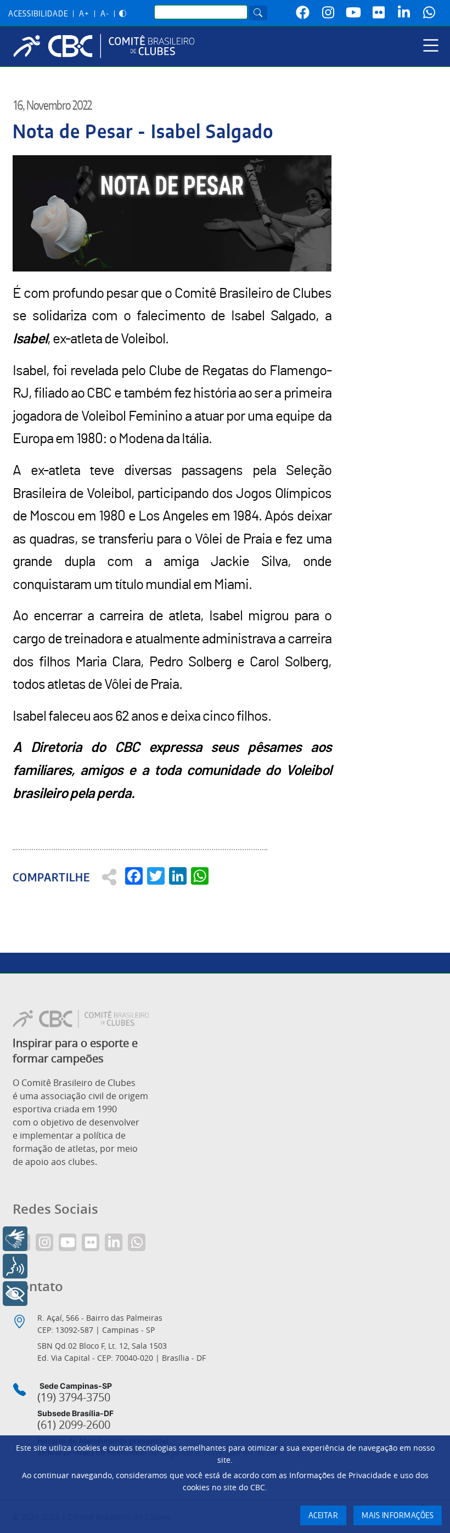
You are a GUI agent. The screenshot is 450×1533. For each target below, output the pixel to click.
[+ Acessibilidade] (15, 1293)
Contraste (123, 14)
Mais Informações (398, 1516)
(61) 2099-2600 (73, 1425)
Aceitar (323, 1516)
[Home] (108, 46)
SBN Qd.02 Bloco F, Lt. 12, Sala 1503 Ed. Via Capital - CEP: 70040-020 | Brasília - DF (121, 1351)
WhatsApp (429, 12)
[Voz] (15, 1266)
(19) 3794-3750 (73, 1397)
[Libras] (15, 1238)
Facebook (303, 12)
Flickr (378, 12)
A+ (84, 14)
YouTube (353, 12)
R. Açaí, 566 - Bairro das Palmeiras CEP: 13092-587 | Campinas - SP (99, 1324)
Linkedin (404, 12)
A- (104, 14)
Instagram (328, 12)
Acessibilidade (38, 14)
